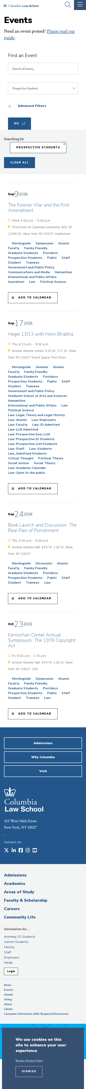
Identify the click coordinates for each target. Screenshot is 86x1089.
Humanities (63, 272)
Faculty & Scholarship (25, 900)
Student (14, 262)
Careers (12, 908)
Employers (11, 957)
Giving (8, 999)
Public (52, 258)
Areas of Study (19, 892)
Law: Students (40, 449)
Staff (66, 258)
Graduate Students (23, 253)
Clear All (19, 162)
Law (32, 282)
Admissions (15, 875)
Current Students (16, 942)
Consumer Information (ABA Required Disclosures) (36, 1014)
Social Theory (44, 463)
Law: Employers (44, 420)
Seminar (42, 367)
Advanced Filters (32, 106)
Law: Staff (16, 449)
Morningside (21, 243)
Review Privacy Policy (29, 1061)
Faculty (13, 248)
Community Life (20, 917)
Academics (14, 883)
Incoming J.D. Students (19, 936)
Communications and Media (29, 272)
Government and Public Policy (31, 267)
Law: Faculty (17, 425)
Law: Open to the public (26, 473)
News (7, 985)
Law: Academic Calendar (27, 468)
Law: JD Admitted (46, 425)
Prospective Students (38, 147)
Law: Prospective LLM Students (32, 444)
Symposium (44, 243)
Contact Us (12, 842)
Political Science (53, 282)
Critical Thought (20, 458)
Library (8, 1009)
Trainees (32, 262)
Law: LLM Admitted (23, 429)
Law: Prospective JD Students (31, 439)
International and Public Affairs (32, 277)
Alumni (63, 243)
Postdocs (50, 253)
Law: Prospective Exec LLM (29, 434)
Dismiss (29, 1071)
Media (8, 963)
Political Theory (50, 458)
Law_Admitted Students (27, 453)
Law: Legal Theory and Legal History (36, 415)
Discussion (44, 563)
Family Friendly (35, 248)
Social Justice (18, 463)
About (8, 1004)
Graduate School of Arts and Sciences (37, 396)
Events (8, 990)
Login (11, 971)
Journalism (16, 282)
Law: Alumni (17, 420)
